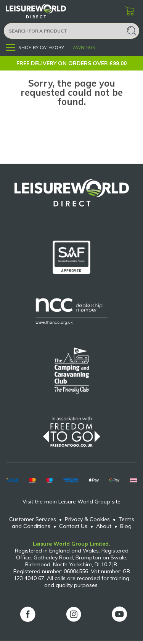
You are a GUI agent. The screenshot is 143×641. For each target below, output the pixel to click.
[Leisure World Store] (46, 11)
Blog (126, 526)
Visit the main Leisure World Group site (71, 501)
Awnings (84, 47)
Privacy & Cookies (87, 519)
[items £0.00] (129, 11)
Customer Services (32, 519)
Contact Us (73, 526)
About (103, 526)
